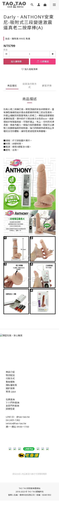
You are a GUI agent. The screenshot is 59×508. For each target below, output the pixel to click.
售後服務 (10, 381)
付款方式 (10, 378)
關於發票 (10, 388)
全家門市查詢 (12, 405)
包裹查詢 (10, 399)
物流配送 (10, 375)
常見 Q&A (11, 391)
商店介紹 (10, 371)
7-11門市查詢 (12, 402)
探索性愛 (10, 408)
